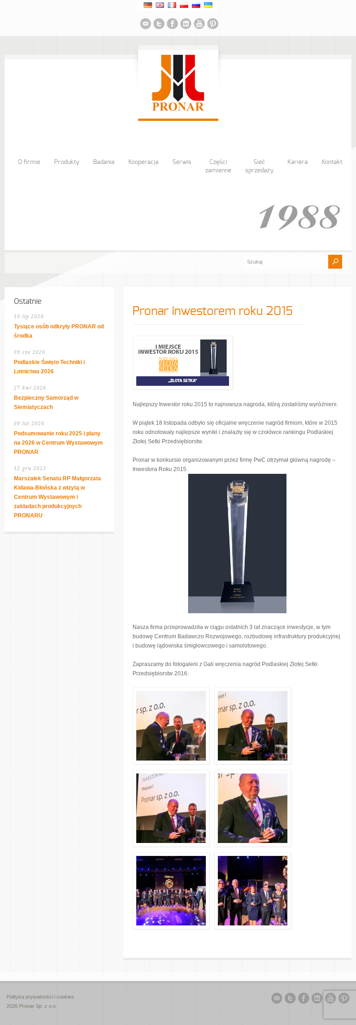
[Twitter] (159, 25)
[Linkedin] (185, 25)
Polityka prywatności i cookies (40, 997)
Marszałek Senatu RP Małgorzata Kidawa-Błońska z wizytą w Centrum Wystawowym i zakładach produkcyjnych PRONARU (57, 497)
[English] (160, 5)
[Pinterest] (212, 25)
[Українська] (208, 5)
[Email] (145, 25)
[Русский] (196, 5)
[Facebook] (172, 25)
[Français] (172, 5)
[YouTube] (199, 25)
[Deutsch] (148, 5)
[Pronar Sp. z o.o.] (178, 109)
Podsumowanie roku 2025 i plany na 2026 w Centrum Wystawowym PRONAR (58, 442)
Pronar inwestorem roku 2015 (213, 311)
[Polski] (184, 5)
